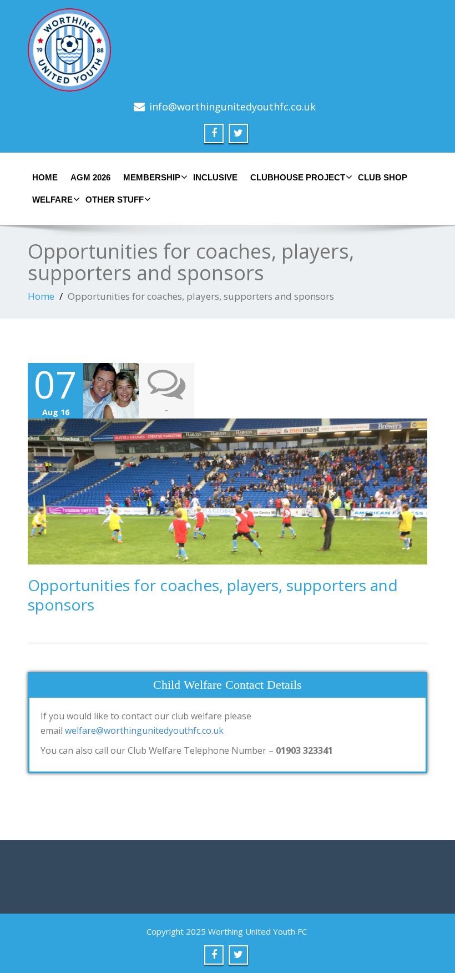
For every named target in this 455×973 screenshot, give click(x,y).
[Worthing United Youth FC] (227, 50)
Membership (151, 177)
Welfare (52, 199)
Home (45, 177)
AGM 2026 (90, 177)
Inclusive (215, 177)
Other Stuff (114, 199)
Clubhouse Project (297, 177)
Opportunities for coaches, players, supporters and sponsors (213, 594)
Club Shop (382, 177)
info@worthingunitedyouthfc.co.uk (232, 106)
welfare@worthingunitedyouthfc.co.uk (144, 730)
